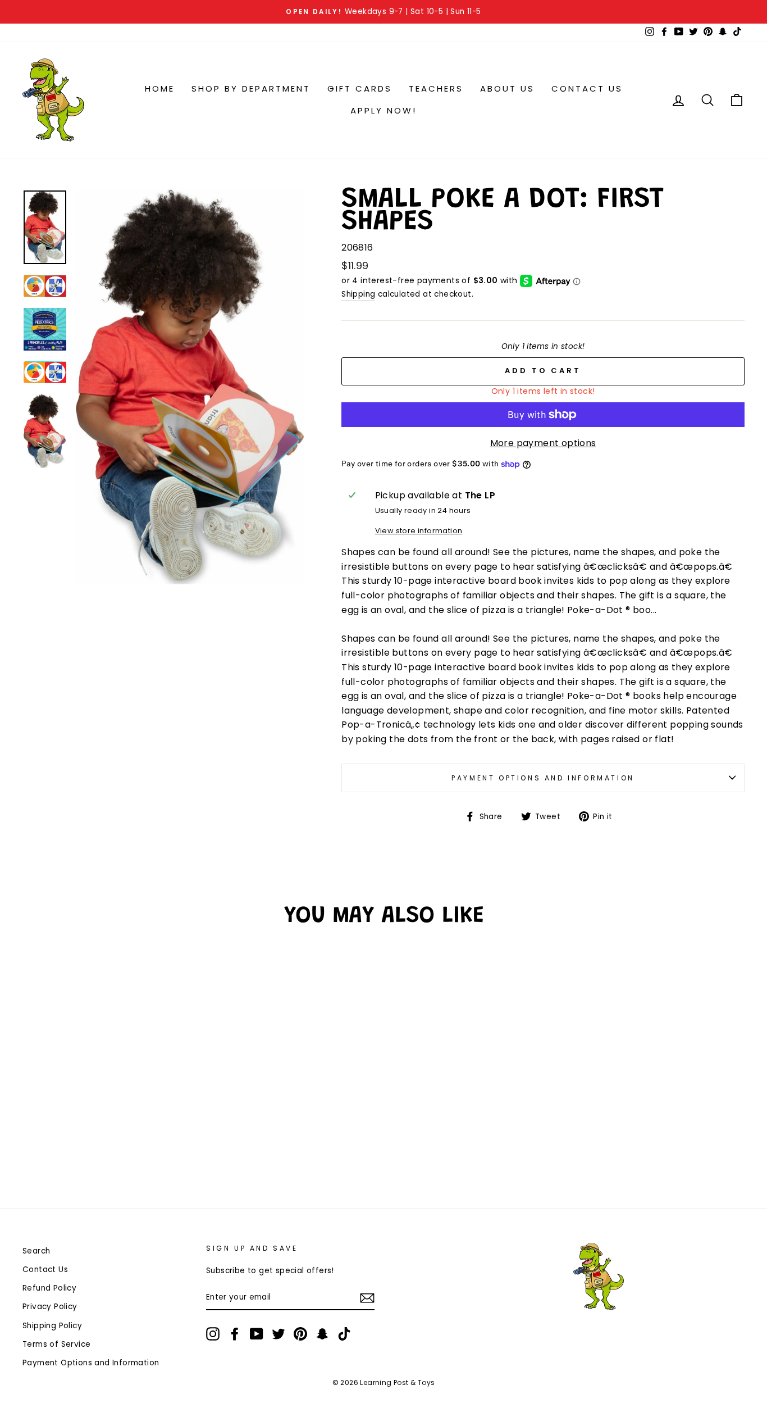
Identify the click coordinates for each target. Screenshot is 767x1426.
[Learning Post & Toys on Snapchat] (322, 1334)
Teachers (436, 88)
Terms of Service (56, 1344)
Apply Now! (383, 110)
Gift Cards (359, 88)
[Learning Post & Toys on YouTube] (256, 1334)
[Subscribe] (367, 1298)
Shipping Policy (52, 1325)
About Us (507, 88)
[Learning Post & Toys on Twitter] (278, 1334)
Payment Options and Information (542, 778)
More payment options (543, 443)
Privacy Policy (49, 1306)
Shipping (358, 294)
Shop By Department (251, 88)
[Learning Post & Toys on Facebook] (234, 1334)
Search (36, 1251)
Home (160, 88)
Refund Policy (49, 1288)
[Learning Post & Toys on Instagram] (213, 1334)
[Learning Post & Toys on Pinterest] (300, 1334)
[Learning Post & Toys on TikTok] (344, 1334)
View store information (419, 530)
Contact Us (587, 88)
